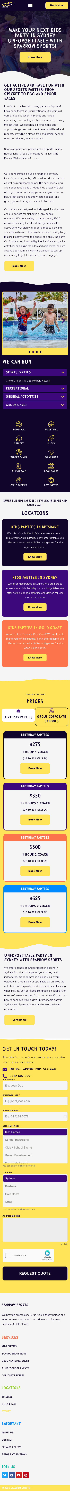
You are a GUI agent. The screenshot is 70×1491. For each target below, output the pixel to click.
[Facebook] (12, 1475)
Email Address (11, 1095)
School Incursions (17, 1139)
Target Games (19, 457)
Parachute (51, 457)
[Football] (19, 424)
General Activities (22, 396)
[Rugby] (51, 438)
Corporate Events (16, 1163)
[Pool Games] (51, 466)
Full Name (9, 1079)
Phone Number (11, 1110)
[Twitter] (5, 1475)
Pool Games (51, 471)
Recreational (17, 388)
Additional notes (11, 1216)
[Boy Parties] (51, 480)
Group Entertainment (18, 1155)
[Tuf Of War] (19, 466)
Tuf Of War (19, 471)
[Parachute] (51, 452)
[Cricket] (19, 438)
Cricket (19, 443)
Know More (35, 556)
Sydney (10, 1178)
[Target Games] (19, 452)
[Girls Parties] (19, 480)
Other (8, 1201)
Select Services (11, 1126)
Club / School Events (18, 1147)
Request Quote (35, 1273)
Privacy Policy (11, 1447)
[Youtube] (19, 1475)
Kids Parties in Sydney (35, 577)
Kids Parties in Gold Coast (35, 628)
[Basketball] (51, 424)
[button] (30, 5)
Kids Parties (12, 1132)
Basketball (51, 429)
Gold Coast (12, 1194)
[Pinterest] (26, 1475)
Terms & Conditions (14, 1454)
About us (7, 1432)
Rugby (51, 443)
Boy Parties (51, 485)
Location (7, 1172)
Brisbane (10, 1186)
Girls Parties (19, 485)
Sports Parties (18, 372)
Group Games (16, 405)
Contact (7, 1440)
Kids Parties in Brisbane (35, 527)
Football (19, 429)
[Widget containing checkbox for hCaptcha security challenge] (28, 1255)
